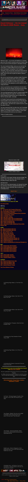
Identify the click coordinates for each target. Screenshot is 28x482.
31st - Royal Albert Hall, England (8, 251)
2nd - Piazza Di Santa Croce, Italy (9, 261)
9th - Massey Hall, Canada (7, 232)
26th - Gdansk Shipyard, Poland (8, 265)
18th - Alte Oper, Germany (7, 217)
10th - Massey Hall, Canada (7, 234)
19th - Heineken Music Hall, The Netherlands (11, 218)
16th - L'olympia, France (6, 216)
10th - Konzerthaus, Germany (8, 212)
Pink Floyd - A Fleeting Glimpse (11, 479)
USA (12, 369)
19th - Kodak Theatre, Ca (7, 240)
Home (2, 13)
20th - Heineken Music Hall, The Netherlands (11, 219)
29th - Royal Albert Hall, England (8, 248)
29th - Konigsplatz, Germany (7, 256)
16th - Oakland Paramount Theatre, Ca (10, 238)
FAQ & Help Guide (8, 380)
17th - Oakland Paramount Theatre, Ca (10, 239)
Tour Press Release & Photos (7, 267)
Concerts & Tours (9, 13)
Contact (17, 381)
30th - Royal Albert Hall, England (8, 249)
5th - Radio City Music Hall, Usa (8, 230)
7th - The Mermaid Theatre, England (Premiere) (11, 210)
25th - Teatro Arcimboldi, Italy (8, 222)
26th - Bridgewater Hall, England (8, 245)
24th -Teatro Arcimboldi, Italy (8, 221)
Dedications (12, 381)
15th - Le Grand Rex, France (7, 214)
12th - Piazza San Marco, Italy (8, 263)
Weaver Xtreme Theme (14, 480)
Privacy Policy (16, 380)
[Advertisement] (14, 37)
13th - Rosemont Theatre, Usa (8, 236)
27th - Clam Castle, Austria (7, 254)
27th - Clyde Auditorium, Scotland (9, 247)
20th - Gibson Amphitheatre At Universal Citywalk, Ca (14, 242)
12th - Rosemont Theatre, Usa (8, 235)
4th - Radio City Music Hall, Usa (8, 228)
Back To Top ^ (14, 191)
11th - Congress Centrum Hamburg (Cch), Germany (13, 213)
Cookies (22, 380)
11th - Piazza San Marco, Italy (8, 262)
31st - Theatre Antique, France (8, 257)
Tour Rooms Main (5, 203)
